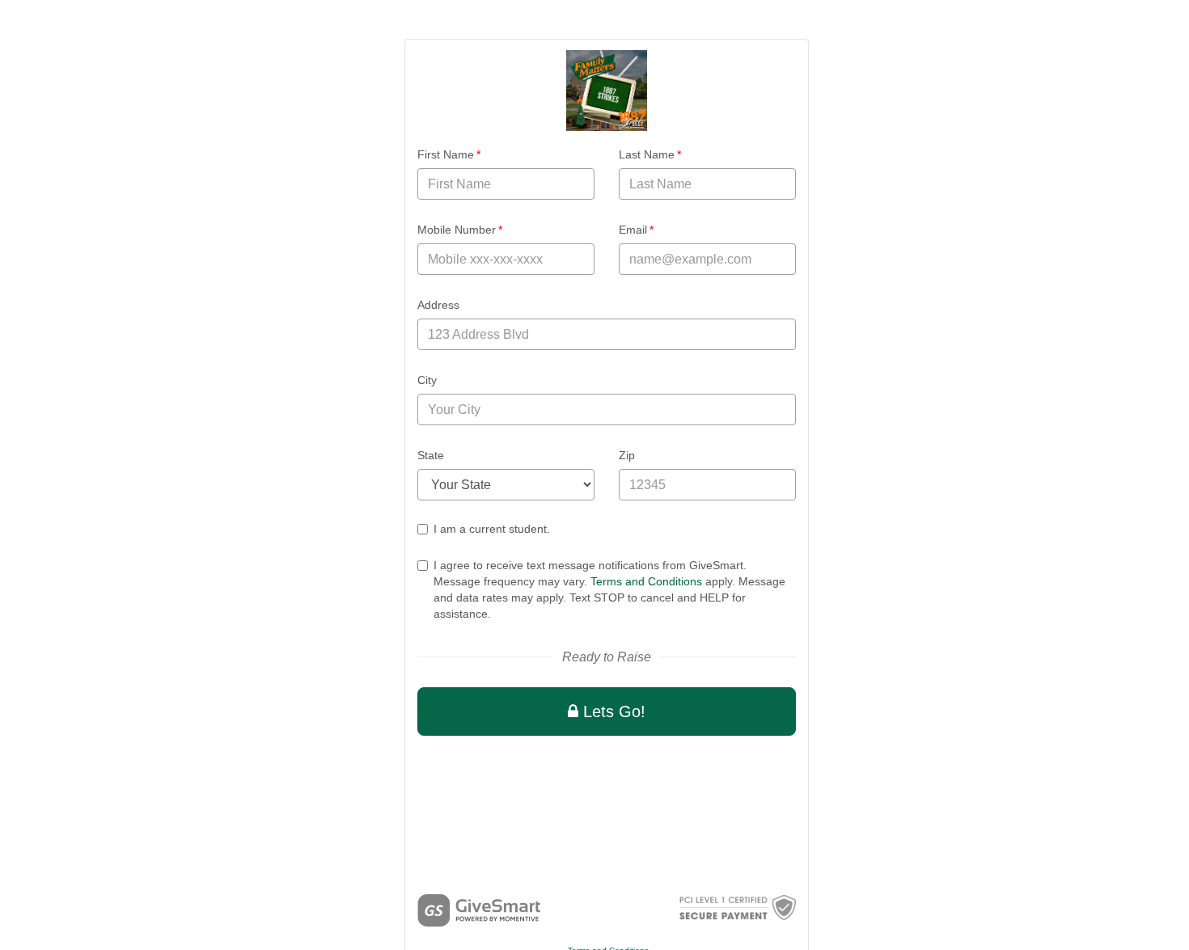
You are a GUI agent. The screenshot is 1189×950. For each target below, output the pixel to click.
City (427, 380)
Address (438, 304)
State (430, 455)
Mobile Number (459, 229)
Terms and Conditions (646, 581)
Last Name (650, 154)
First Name (448, 154)
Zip (627, 455)
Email (636, 229)
